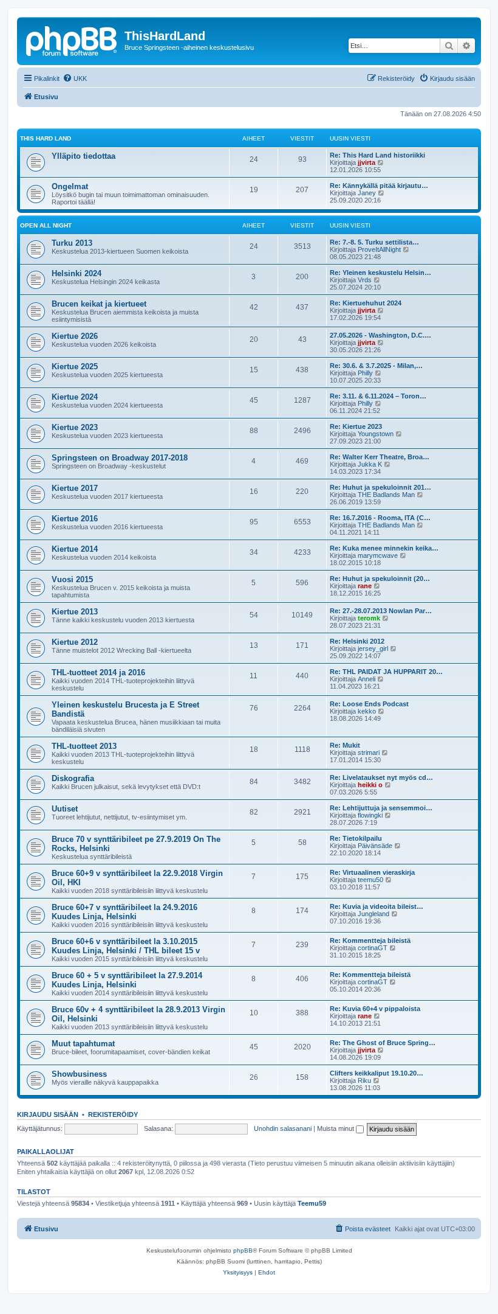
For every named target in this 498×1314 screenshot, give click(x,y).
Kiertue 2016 (75, 518)
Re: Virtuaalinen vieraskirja (372, 872)
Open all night (46, 225)
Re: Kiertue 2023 (356, 426)
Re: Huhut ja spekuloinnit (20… (380, 578)
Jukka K (370, 464)
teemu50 (370, 879)
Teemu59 (312, 1203)
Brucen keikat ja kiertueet (99, 303)
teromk (369, 618)
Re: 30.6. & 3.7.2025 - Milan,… (376, 365)
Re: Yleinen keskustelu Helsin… (380, 272)
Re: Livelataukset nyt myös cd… (381, 777)
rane (365, 585)
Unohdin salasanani (283, 1128)
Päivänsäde (375, 845)
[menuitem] (75, 78)
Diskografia (73, 778)
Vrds (365, 279)
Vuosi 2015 (72, 579)
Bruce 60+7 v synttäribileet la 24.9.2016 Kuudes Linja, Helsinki (124, 912)
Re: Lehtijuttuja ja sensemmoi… (381, 808)
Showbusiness (79, 1074)
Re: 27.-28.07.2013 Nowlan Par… (381, 610)
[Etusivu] (72, 39)
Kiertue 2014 (75, 549)
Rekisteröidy (113, 1114)
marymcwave (378, 555)
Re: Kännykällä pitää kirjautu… (379, 185)
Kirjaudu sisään (47, 1114)
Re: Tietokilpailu (356, 838)
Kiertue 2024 (75, 396)
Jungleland (373, 913)
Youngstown (376, 433)
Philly (365, 373)
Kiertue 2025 (75, 366)
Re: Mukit (345, 745)
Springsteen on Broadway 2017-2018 (120, 457)
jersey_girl (373, 648)
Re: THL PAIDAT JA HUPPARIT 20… (386, 671)
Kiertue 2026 (75, 336)
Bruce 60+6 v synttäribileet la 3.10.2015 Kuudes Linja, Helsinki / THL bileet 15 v (126, 946)
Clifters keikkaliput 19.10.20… (376, 1073)
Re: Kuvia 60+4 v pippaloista (375, 1008)
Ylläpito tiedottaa (83, 156)
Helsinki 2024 (76, 273)
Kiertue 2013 (75, 611)
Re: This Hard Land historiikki (377, 155)
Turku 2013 (72, 243)
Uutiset (65, 808)
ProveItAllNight (379, 249)
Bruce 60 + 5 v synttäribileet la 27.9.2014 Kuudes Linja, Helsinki (127, 980)
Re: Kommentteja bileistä (370, 940)
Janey (367, 192)
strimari (369, 752)
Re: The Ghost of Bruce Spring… (382, 1042)
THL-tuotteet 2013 (84, 746)
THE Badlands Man (386, 494)
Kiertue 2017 (75, 488)
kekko (367, 711)
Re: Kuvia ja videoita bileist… (376, 906)
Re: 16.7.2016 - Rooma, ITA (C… (380, 517)
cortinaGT (372, 947)
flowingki (370, 815)
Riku (364, 1080)
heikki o (370, 784)
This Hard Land (45, 138)
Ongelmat (70, 186)
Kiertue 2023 (75, 427)
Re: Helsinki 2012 (357, 641)
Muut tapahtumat (83, 1043)
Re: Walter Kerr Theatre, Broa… (379, 457)
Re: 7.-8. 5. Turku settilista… (374, 242)
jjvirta (366, 162)
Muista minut (336, 1128)
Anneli (366, 679)
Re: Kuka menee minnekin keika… (384, 548)
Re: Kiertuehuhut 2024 (365, 303)
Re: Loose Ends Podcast (369, 703)
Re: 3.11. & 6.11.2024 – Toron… (378, 396)
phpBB (243, 1250)
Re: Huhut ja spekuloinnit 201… (380, 487)
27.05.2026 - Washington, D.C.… (380, 335)
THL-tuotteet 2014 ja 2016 (98, 672)
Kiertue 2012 (75, 642)
